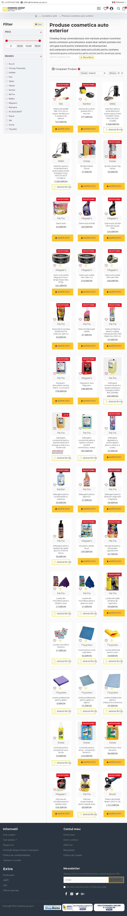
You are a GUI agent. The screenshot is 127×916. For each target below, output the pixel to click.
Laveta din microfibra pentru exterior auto (61, 600)
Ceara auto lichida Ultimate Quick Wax (113, 225)
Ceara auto (61, 223)
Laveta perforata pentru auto (112, 651)
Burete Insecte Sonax (86, 167)
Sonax (86, 161)
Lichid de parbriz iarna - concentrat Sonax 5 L (87, 750)
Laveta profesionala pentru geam (61, 698)
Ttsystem (86, 645)
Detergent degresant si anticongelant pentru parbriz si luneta (112, 443)
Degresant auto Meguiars (87, 384)
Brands (9, 56)
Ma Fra (61, 218)
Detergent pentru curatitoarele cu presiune (61, 496)
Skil (61, 104)
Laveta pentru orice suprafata (86, 651)
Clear (39, 24)
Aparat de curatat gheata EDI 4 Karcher (87, 111)
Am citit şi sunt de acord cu (86, 887)
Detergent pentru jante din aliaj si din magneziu (112, 496)
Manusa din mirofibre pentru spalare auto (60, 801)
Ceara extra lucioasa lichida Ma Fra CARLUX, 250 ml (61, 331)
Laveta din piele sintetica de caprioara (112, 600)
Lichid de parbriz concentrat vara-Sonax (60, 750)
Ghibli (112, 104)
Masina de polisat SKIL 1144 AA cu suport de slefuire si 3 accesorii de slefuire (61, 114)
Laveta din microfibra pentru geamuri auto (87, 600)
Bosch (112, 794)
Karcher (87, 104)
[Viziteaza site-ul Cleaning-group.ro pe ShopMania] (52, 907)
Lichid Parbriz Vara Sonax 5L (112, 748)
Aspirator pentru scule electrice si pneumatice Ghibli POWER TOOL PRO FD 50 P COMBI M (61, 172)
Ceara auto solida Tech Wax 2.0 (86, 276)
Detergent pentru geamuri (87, 495)
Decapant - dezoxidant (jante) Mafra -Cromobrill (61, 385)
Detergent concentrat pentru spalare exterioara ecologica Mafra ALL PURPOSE (61, 443)
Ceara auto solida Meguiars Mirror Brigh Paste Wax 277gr (61, 278)
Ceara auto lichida (87, 223)
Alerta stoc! (63, 129)
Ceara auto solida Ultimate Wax (112, 276)
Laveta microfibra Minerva (61, 645)
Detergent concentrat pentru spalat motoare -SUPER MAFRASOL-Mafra (86, 443)
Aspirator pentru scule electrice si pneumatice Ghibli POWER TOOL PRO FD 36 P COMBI (112, 115)
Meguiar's (86, 218)
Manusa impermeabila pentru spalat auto (86, 801)
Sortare (84, 73)
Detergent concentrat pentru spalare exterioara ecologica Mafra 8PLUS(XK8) (112, 388)
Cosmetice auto (49, 15)
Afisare (112, 73)
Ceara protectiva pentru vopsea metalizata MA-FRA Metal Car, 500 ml (113, 332)
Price (8, 32)
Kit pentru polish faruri (86, 547)
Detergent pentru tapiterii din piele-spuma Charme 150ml (61, 549)
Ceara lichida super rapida (86, 330)
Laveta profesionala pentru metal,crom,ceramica (112, 700)
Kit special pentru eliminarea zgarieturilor (112, 548)
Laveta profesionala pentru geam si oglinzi (86, 700)
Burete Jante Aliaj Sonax (112, 167)
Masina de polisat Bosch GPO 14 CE (112, 800)
